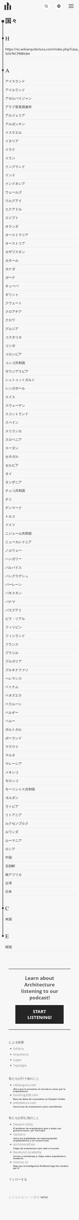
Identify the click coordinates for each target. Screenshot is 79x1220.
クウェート (13, 303)
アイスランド (15, 81)
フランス (11, 644)
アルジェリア (15, 115)
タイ (8, 473)
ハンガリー (13, 559)
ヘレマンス (13, 678)
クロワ (10, 320)
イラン (10, 158)
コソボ (10, 345)
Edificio (18, 1049)
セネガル (11, 456)
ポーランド (13, 738)
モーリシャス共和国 (20, 789)
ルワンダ (11, 831)
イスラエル (13, 132)
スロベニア (13, 439)
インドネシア (15, 183)
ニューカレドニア (18, 542)
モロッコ (11, 780)
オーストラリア (16, 235)
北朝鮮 (10, 866)
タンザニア (13, 482)
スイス (10, 397)
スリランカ (13, 431)
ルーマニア (13, 840)
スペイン (11, 422)
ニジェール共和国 (18, 533)
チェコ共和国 (15, 490)
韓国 (8, 947)
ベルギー (11, 712)
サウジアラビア (16, 371)
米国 (8, 919)
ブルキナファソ (16, 670)
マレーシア (13, 763)
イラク (10, 149)
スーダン (11, 448)
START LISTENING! (39, 1014)
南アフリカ (13, 874)
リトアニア (13, 815)
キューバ (11, 286)
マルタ (10, 755)
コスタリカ (13, 337)
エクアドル (13, 209)
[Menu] (71, 6)
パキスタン (13, 593)
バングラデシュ (16, 576)
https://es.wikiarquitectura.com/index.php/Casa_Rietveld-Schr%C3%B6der (40, 51)
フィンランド (15, 635)
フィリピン (13, 627)
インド (10, 175)
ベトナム (11, 687)
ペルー (10, 721)
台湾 (8, 883)
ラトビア (11, 806)
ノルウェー (13, 550)
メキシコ (11, 772)
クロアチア (13, 311)
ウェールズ (13, 192)
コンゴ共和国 (15, 363)
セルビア (11, 465)
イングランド (15, 166)
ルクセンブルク (16, 823)
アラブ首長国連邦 (18, 107)
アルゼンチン (15, 124)
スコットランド (16, 414)
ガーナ (10, 277)
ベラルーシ (13, 704)
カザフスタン (15, 251)
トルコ (10, 516)
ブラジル (11, 652)
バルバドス (13, 567)
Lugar (17, 1060)
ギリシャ (11, 294)
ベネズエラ (13, 695)
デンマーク (13, 507)
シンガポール (15, 388)
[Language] (58, 6)
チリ (8, 499)
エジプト (11, 217)
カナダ (10, 269)
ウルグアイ (13, 200)
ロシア (10, 849)
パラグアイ (13, 610)
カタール (11, 260)
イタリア (11, 141)
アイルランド (15, 90)
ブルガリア (13, 661)
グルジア (11, 328)
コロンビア (13, 354)
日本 (8, 891)
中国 (8, 857)
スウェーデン (15, 405)
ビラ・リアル (15, 618)
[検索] (46, 6)
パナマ (10, 601)
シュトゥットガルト (20, 379)
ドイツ (10, 524)
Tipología (20, 1065)
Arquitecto (21, 1054)
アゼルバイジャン (18, 98)
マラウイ (11, 746)
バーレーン (13, 584)
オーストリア (15, 243)
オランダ (11, 226)
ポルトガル (13, 729)
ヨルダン (11, 797)
